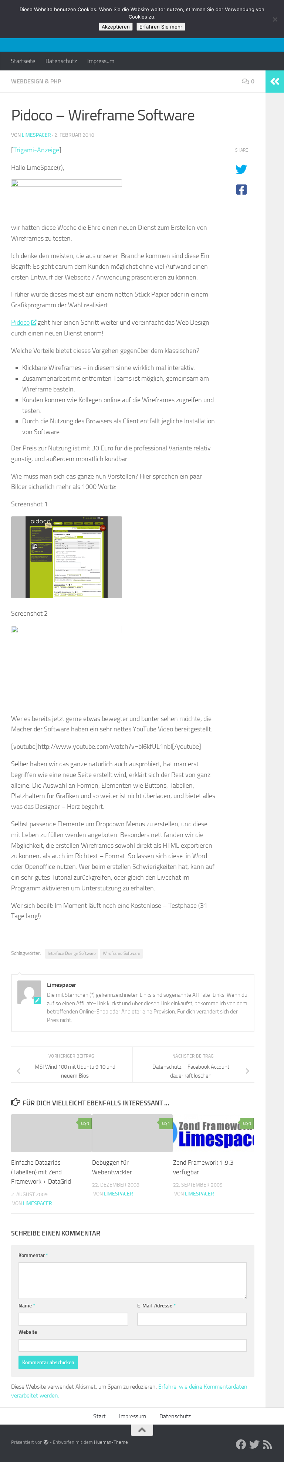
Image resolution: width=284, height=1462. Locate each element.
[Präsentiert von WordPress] (46, 1442)
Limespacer (36, 135)
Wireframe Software (121, 953)
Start (99, 1416)
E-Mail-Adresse (156, 1306)
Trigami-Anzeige (36, 150)
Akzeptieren (116, 27)
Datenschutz (61, 60)
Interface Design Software (72, 953)
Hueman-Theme (111, 1442)
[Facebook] (241, 1444)
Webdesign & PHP (36, 81)
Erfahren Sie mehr (160, 27)
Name (26, 1306)
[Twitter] (254, 1444)
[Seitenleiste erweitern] (275, 81)
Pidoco (20, 322)
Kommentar (33, 1255)
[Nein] (274, 19)
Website (27, 1332)
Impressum (100, 60)
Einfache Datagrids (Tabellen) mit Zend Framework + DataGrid (41, 1172)
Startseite (23, 60)
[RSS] (268, 1444)
